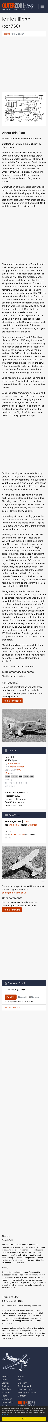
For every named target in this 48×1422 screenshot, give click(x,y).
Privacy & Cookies (27, 1392)
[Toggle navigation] (42, 6)
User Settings (25, 1389)
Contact (22, 1395)
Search (5, 1376)
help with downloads (13, 1007)
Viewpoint (7, 1399)
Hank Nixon (14, 763)
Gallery (5, 1386)
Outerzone (33, 824)
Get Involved (24, 1386)
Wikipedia (14, 824)
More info (5, 1414)
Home (7, 33)
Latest (5, 1379)
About (21, 1376)
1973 (18, 770)
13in (7, 773)
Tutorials (6, 1389)
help (25, 822)
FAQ (20, 1379)
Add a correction (12, 700)
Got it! (24, 1419)
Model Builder (17, 766)
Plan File (10, 997)
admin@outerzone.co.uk (14, 892)
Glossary (22, 1382)
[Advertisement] (24, 63)
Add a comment (12, 909)
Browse (5, 1382)
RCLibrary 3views (18, 835)
